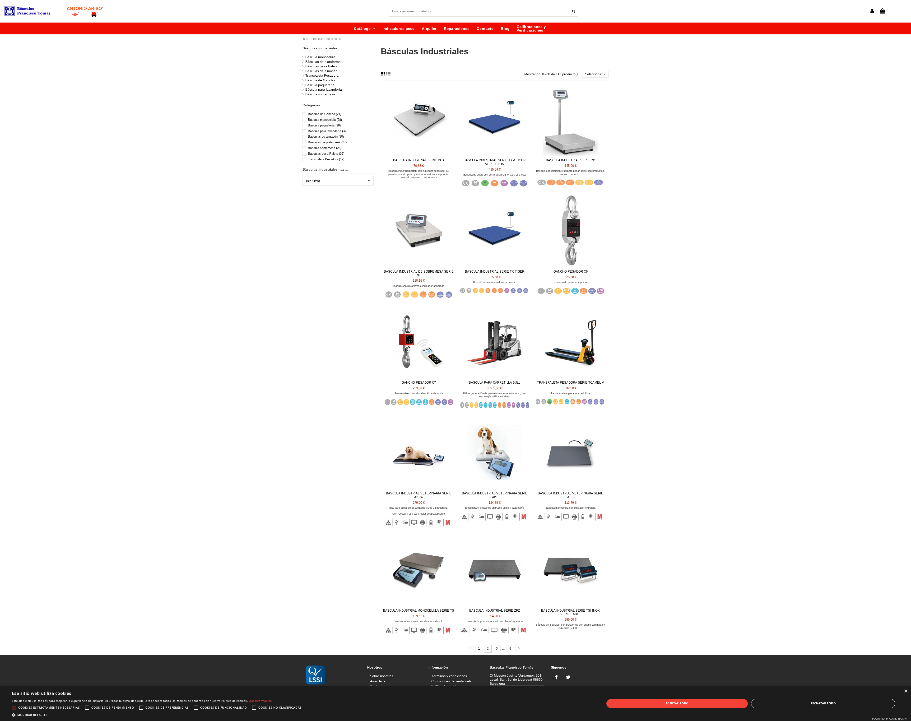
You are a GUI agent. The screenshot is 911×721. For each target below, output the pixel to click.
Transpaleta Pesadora (322, 75)
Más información (260, 701)
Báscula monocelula (320, 57)
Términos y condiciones (449, 676)
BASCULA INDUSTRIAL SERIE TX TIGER (494, 271)
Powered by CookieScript (889, 718)
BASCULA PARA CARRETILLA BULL (494, 382)
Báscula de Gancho (320, 80)
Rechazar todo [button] (823, 703)
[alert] (455, 703)
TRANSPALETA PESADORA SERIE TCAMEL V (570, 382)
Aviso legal (378, 681)
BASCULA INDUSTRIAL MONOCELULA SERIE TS (418, 610)
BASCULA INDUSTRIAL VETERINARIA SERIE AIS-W (418, 495)
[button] (364, 28)
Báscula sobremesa (320, 94)
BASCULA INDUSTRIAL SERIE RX (570, 160)
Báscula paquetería (320, 85)
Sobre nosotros (381, 676)
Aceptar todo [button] (677, 703)
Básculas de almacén (321, 71)
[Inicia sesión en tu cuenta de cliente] (872, 11)
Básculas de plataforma (323, 62)
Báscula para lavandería (323, 89)
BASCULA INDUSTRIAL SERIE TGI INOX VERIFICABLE (570, 612)
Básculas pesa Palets (321, 66)
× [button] (905, 691)
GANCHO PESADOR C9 (570, 271)
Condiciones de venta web (451, 681)
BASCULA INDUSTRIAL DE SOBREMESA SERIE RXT (419, 273)
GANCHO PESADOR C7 (419, 382)
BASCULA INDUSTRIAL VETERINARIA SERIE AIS (494, 495)
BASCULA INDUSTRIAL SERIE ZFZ (494, 610)
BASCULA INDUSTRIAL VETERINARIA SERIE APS (570, 495)
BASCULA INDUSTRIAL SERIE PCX (418, 160)
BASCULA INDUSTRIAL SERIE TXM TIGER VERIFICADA (494, 162)
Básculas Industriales (320, 48)
